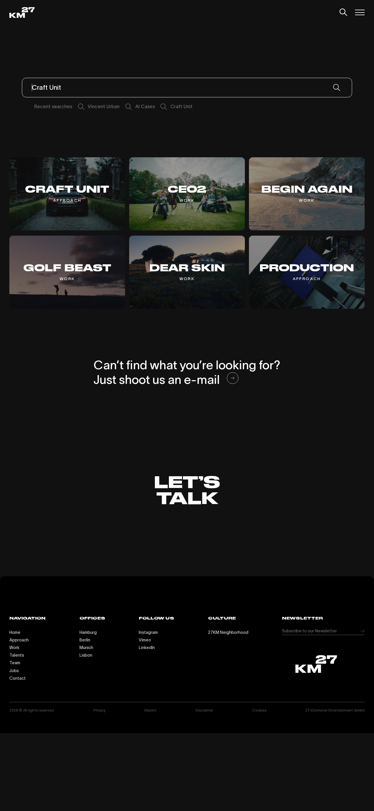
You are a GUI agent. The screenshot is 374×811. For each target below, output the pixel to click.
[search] (343, 12)
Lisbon (85, 655)
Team (14, 662)
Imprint (150, 710)
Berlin (84, 640)
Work (14, 647)
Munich (86, 647)
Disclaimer (204, 710)
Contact (17, 678)
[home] (22, 12)
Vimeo (145, 640)
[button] (361, 12)
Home (14, 632)
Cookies (259, 710)
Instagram (148, 632)
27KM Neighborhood (228, 632)
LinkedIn (147, 647)
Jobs (14, 670)
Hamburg (88, 632)
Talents (16, 655)
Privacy (99, 710)
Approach (19, 640)
